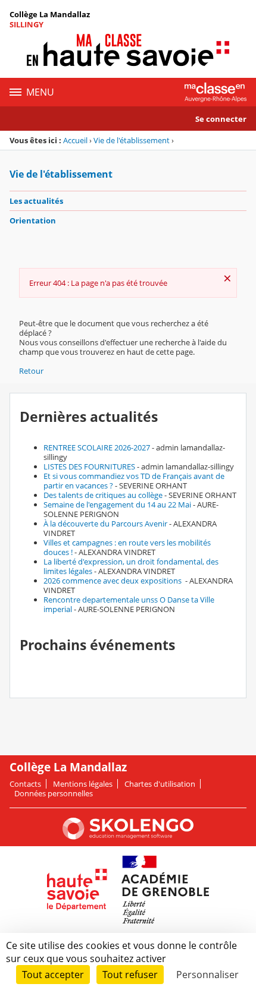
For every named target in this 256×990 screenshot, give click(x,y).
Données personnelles (53, 793)
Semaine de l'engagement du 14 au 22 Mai (117, 504)
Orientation (33, 220)
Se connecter (220, 118)
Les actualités (36, 201)
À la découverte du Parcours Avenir (105, 523)
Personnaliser (207, 974)
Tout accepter (53, 974)
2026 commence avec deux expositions (113, 580)
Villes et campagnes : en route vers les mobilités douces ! (127, 547)
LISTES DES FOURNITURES (89, 466)
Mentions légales (83, 784)
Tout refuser (130, 974)
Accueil (75, 140)
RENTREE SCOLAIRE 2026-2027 (96, 447)
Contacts (25, 784)
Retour (31, 370)
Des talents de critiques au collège (103, 495)
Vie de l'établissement (131, 140)
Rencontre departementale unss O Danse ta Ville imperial (128, 604)
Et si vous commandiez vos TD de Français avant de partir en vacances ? (133, 481)
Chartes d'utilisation (159, 784)
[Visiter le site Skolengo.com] (128, 836)
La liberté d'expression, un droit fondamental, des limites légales (130, 566)
